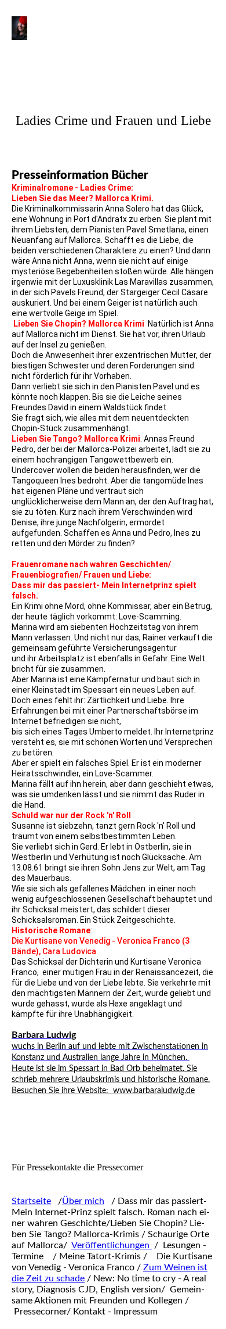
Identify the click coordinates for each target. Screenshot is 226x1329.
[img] (59, 36)
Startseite (31, 1201)
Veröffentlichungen (111, 1245)
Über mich (83, 1201)
